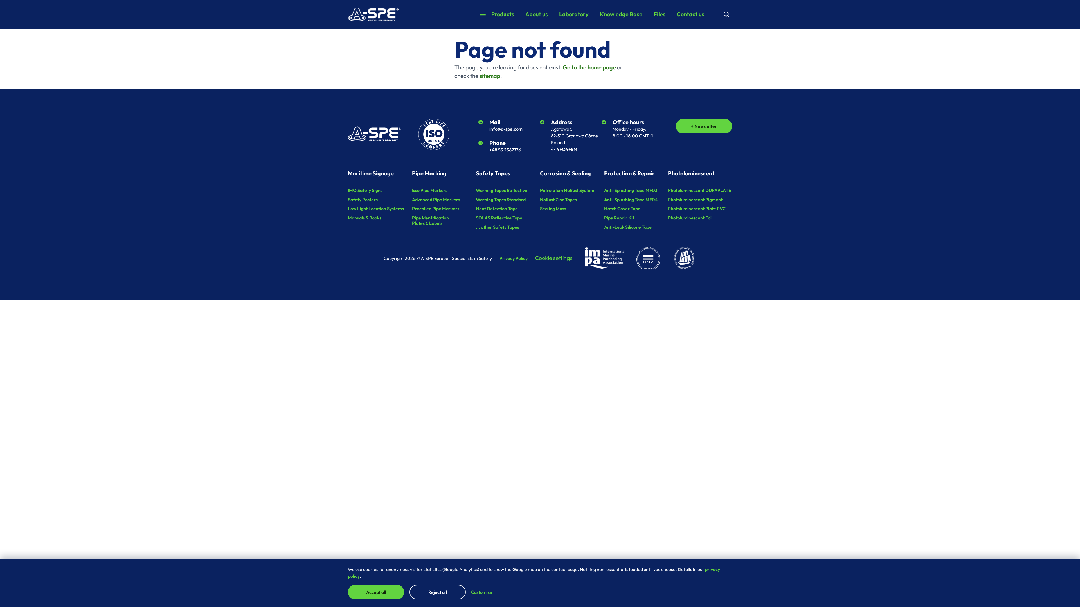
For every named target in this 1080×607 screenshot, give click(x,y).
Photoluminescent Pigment (695, 199)
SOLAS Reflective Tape (499, 218)
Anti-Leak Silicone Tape (628, 227)
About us (536, 14)
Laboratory (574, 14)
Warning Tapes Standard (501, 199)
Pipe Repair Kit (619, 218)
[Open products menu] (483, 14)
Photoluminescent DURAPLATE (699, 190)
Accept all (376, 592)
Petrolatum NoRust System (567, 190)
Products (502, 14)
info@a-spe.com (506, 129)
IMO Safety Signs (365, 190)
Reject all (437, 592)
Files (659, 14)
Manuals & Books (364, 218)
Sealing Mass (553, 208)
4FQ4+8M (567, 149)
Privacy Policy (514, 258)
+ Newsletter (704, 126)
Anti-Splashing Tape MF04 (631, 199)
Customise (481, 592)
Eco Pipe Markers (429, 190)
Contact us (690, 14)
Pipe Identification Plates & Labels (430, 220)
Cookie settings (554, 257)
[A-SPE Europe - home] (373, 15)
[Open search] (726, 14)
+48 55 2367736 (505, 150)
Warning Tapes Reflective (501, 190)
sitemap (490, 75)
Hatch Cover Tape (622, 208)
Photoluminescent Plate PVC (697, 208)
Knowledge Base (621, 14)
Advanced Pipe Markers (436, 199)
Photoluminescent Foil (690, 218)
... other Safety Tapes (497, 227)
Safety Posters (363, 199)
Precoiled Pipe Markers (435, 208)
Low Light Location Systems (376, 208)
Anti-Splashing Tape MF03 (631, 190)
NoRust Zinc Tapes (558, 199)
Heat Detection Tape (497, 208)
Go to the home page (589, 67)
